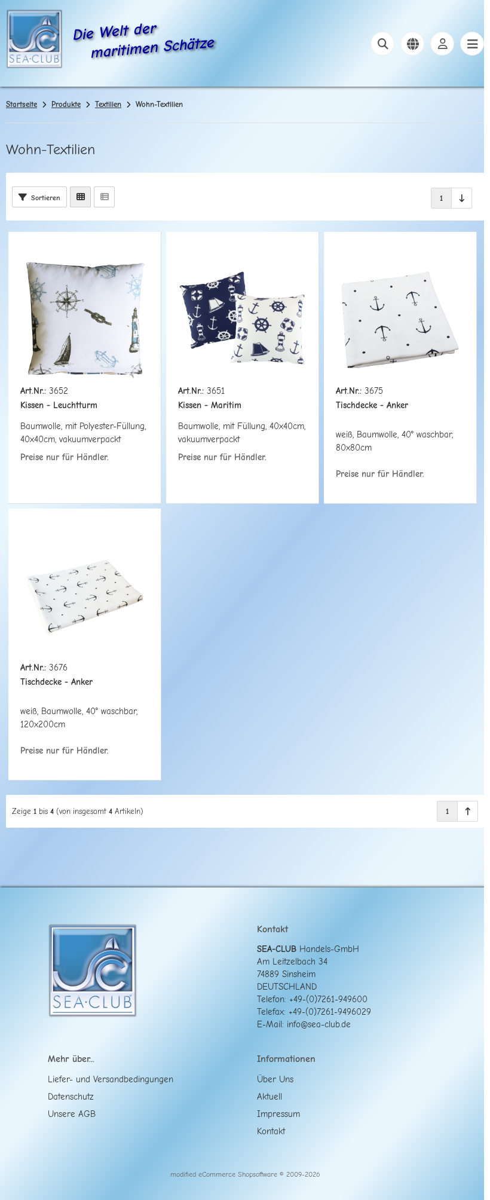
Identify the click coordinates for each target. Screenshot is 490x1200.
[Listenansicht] (104, 196)
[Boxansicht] (80, 196)
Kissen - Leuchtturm (58, 405)
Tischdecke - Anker (372, 405)
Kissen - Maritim (209, 405)
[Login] (442, 44)
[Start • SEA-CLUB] (34, 40)
